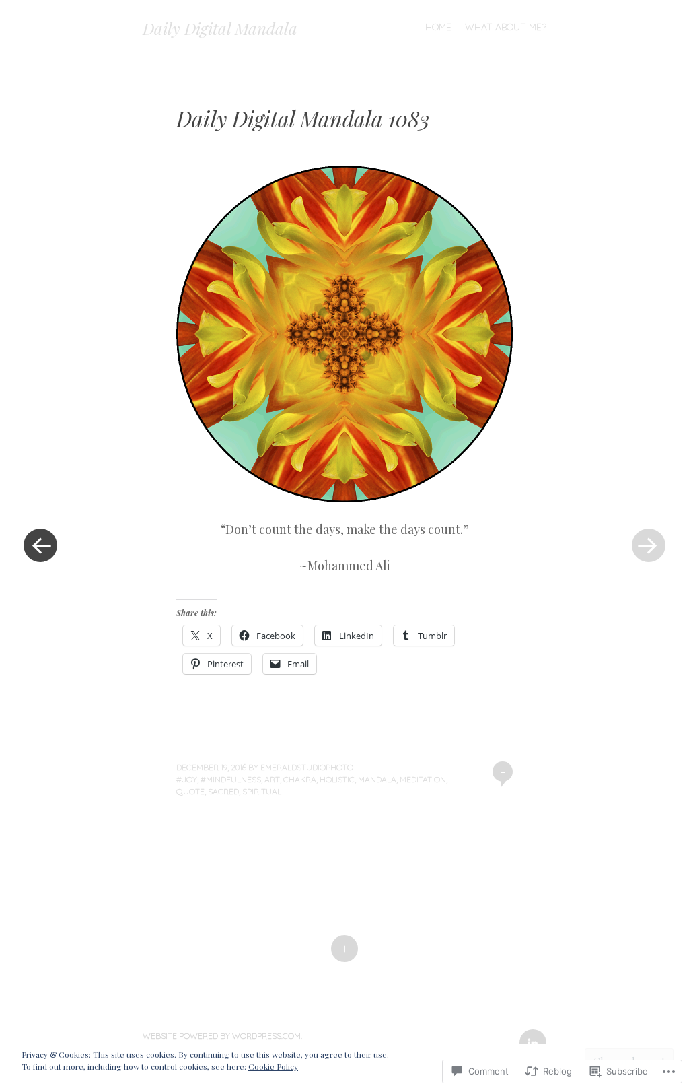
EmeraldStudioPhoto (306, 767)
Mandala (377, 779)
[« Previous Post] (40, 545)
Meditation (423, 779)
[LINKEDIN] (531, 1035)
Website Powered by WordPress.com (222, 1036)
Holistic (337, 779)
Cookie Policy (273, 1066)
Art (272, 779)
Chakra (299, 779)
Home (438, 27)
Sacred (223, 791)
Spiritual (261, 791)
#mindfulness (231, 779)
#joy (186, 779)
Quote (190, 791)
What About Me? (505, 27)
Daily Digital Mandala (220, 28)
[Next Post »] (648, 545)
